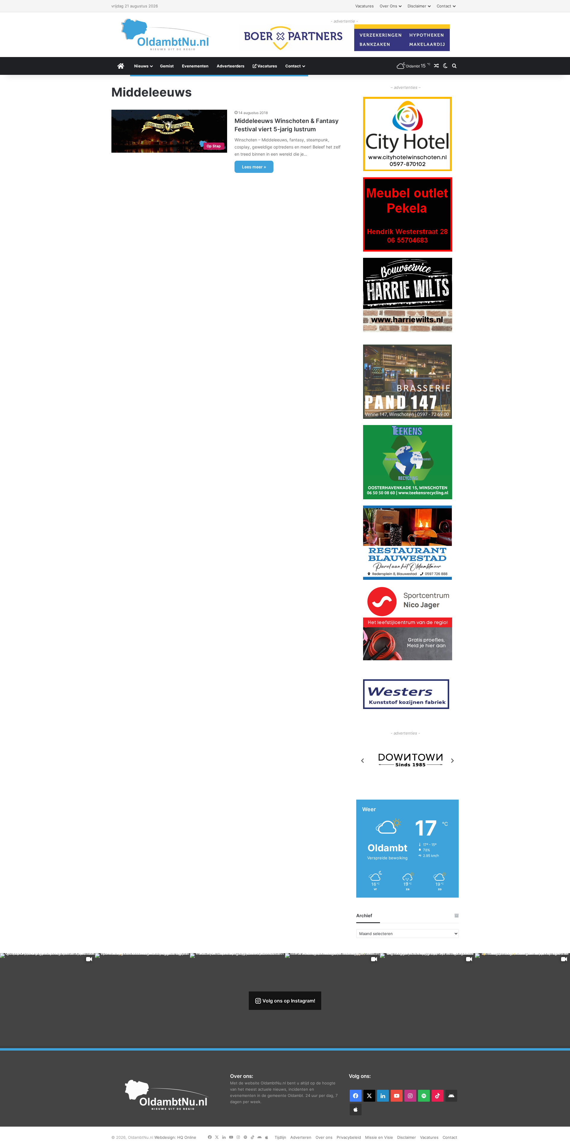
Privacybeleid (349, 1137)
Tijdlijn (280, 1137)
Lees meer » (254, 166)
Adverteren (300, 1137)
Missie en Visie (379, 1137)
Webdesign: (165, 1137)
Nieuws (141, 66)
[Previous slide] (362, 760)
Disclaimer (417, 6)
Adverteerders (230, 66)
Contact (444, 6)
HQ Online (186, 1137)
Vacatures (364, 6)
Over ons (388, 6)
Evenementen (195, 66)
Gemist (167, 66)
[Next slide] (452, 760)
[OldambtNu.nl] (166, 34)
